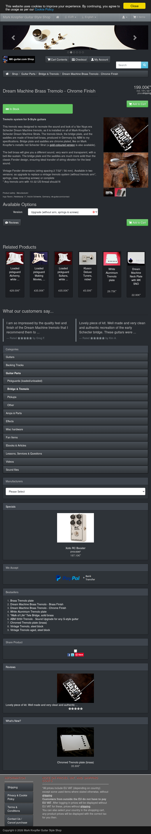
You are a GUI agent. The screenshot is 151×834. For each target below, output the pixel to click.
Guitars (10, 357)
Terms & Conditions (14, 809)
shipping (146, 93)
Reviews (13, 222)
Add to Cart (139, 104)
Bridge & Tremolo (49, 74)
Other (10, 405)
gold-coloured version (62, 145)
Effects (10, 421)
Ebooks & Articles (16, 445)
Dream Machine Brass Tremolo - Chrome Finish (90, 74)
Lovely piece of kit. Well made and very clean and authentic (41, 705)
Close (134, 5)
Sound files (12, 469)
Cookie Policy (44, 9)
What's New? (13, 721)
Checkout (81, 59)
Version (17, 212)
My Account (101, 59)
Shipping (13, 787)
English (88, 17)
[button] (14, 37)
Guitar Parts (28, 74)
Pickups (11, 397)
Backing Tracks (15, 365)
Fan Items (12, 437)
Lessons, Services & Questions (24, 453)
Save (80, 654)
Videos (10, 461)
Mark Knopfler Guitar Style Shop (26, 17)
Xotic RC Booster (75, 548)
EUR (69, 17)
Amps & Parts (14, 413)
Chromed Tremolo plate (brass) (75, 762)
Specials (10, 506)
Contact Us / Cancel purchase (17, 820)
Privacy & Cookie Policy (17, 797)
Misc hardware (14, 429)
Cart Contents (58, 59)
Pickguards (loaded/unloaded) (24, 381)
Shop (15, 74)
